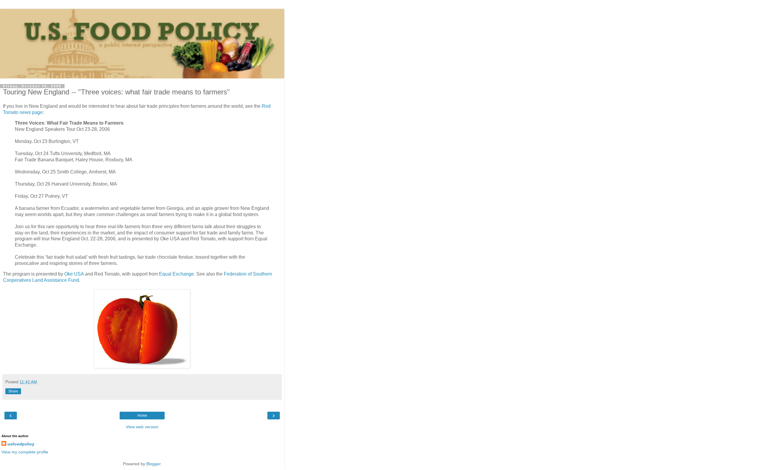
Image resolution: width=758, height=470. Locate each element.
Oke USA (74, 273)
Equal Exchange (176, 273)
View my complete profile (24, 452)
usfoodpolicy (20, 444)
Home (142, 415)
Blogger (153, 463)
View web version (142, 426)
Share (13, 391)
